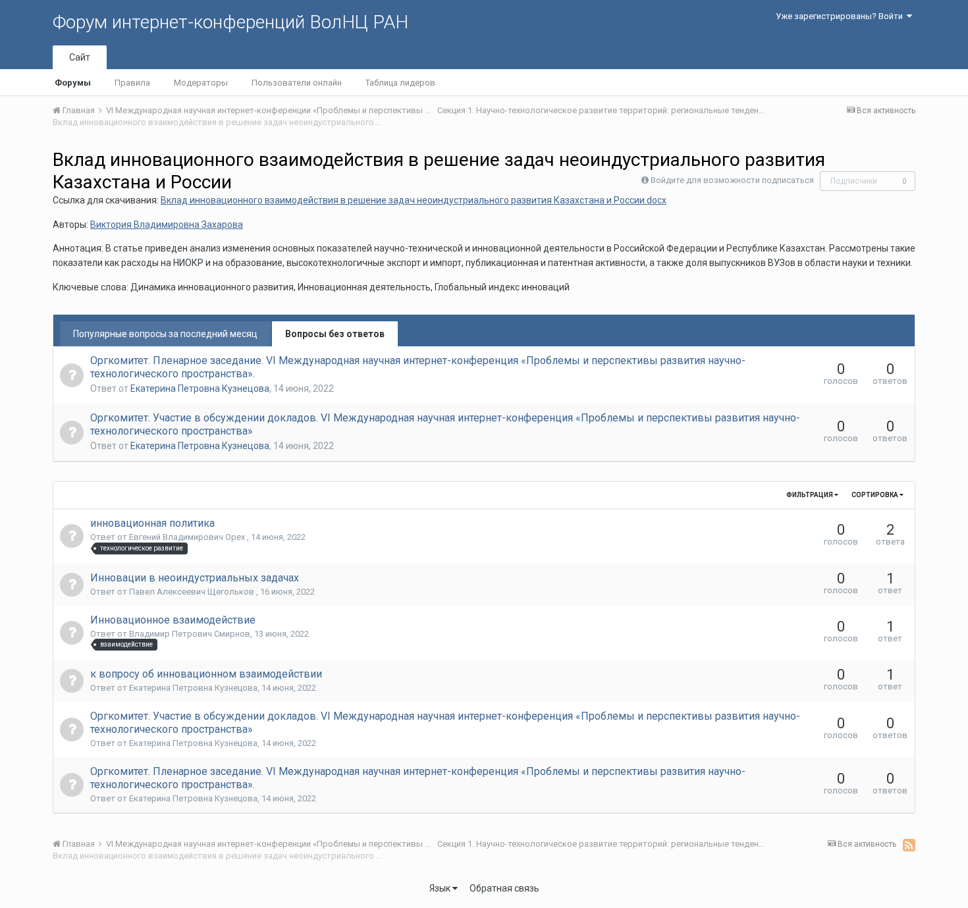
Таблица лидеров (400, 83)
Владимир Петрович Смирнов (189, 634)
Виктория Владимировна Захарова (166, 224)
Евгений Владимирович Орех (188, 537)
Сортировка (875, 494)
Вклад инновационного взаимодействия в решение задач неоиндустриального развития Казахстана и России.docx (413, 200)
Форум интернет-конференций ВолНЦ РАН (230, 22)
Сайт (79, 57)
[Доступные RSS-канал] (909, 845)
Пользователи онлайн (297, 83)
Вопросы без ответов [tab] (335, 334)
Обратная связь (504, 888)
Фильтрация (810, 494)
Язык (440, 888)
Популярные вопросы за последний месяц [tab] (165, 334)
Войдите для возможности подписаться (732, 180)
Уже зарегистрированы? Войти (841, 16)
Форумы (73, 83)
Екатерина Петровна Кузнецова (199, 388)
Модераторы (201, 83)
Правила (132, 83)
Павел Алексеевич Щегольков (192, 592)
